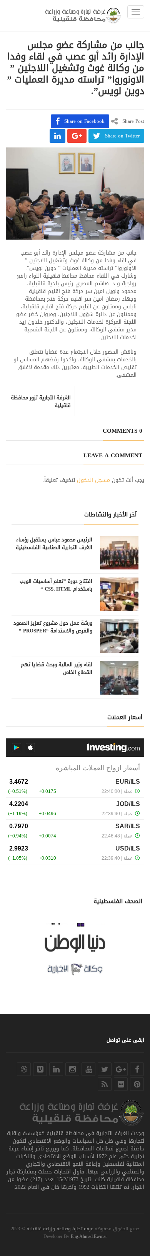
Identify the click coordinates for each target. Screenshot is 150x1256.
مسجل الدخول (93, 480)
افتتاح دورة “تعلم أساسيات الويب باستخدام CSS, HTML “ (56, 585)
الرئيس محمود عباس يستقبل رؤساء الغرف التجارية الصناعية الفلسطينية (54, 543)
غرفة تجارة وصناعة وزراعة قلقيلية (60, 1229)
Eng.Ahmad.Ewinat (89, 1236)
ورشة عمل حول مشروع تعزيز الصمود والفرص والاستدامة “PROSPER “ (52, 627)
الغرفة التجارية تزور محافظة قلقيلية (41, 401)
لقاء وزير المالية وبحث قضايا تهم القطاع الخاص (56, 668)
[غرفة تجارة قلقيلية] (83, 15)
